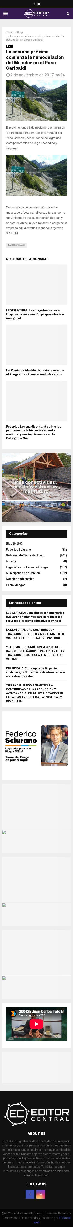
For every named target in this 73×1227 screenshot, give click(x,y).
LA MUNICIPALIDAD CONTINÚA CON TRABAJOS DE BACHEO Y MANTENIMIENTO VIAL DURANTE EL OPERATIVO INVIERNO (35, 633)
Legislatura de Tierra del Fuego (27, 567)
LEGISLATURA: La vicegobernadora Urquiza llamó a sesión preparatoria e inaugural (35, 314)
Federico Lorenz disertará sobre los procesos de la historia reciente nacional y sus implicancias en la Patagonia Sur (33, 432)
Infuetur (11, 561)
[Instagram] (40, 1194)
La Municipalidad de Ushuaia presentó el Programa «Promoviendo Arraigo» (35, 372)
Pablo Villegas (15, 585)
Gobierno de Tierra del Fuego (25, 555)
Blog (9, 46)
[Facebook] (30, 1194)
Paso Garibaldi (16, 245)
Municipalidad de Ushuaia (23, 573)
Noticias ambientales (20, 579)
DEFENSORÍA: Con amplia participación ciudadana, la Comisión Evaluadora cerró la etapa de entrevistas (35, 672)
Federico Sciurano (18, 549)
